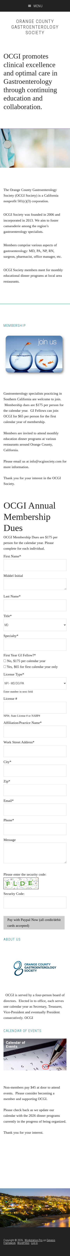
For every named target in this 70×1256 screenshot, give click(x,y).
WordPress (23, 1243)
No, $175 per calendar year (26, 661)
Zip (7, 781)
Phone (9, 820)
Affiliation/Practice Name (23, 723)
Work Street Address (19, 742)
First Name (12, 556)
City (7, 762)
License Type (14, 674)
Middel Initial (13, 576)
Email (9, 801)
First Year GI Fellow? (20, 655)
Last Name (12, 596)
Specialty (11, 636)
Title (8, 616)
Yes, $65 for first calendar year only (32, 667)
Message (10, 840)
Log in (34, 1243)
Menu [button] (38, 6)
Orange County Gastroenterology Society (35, 27)
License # (10, 699)
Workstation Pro (34, 1240)
